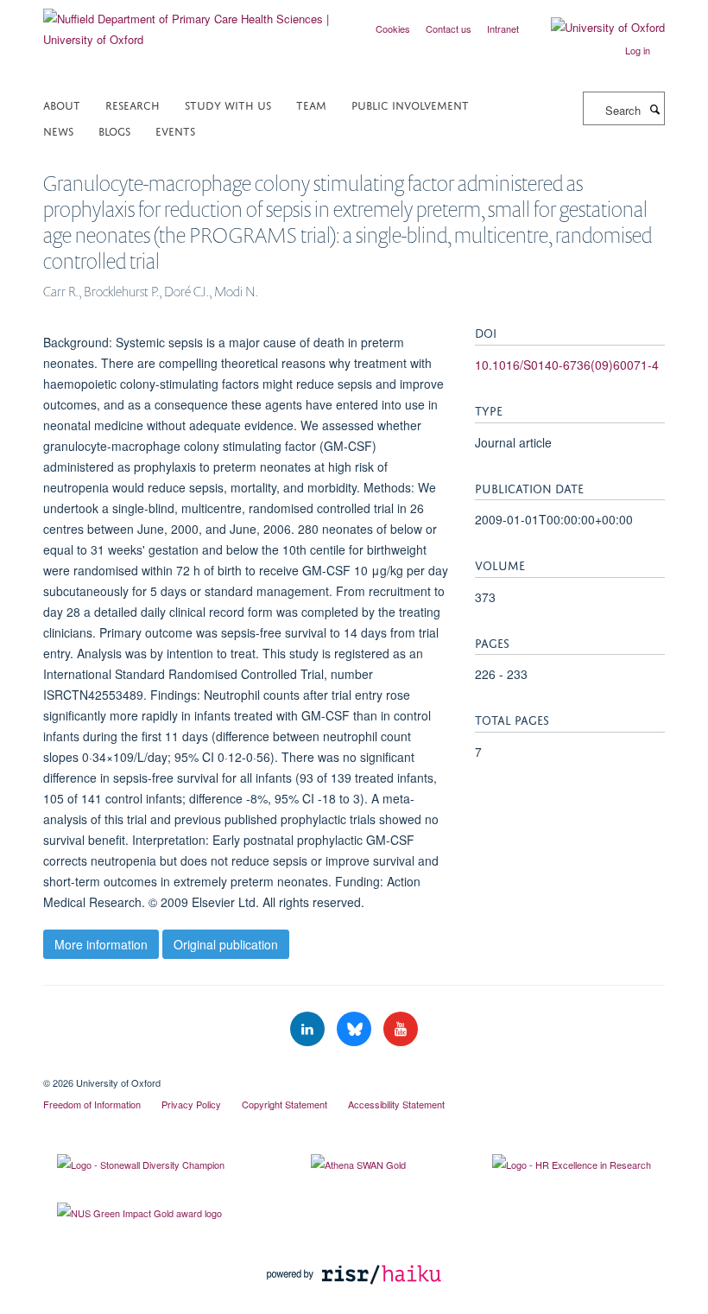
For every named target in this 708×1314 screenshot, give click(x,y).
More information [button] (101, 944)
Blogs (114, 130)
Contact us (448, 28)
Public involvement (410, 104)
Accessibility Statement (396, 1104)
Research (132, 104)
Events (175, 130)
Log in (637, 50)
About (61, 104)
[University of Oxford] (595, 27)
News (58, 130)
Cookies (393, 28)
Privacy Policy (191, 1104)
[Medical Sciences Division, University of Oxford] (354, 1067)
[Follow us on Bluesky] (356, 1029)
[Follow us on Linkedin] (309, 1029)
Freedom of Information (92, 1104)
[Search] (654, 108)
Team (311, 104)
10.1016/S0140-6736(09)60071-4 (567, 364)
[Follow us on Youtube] (400, 1029)
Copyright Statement (284, 1104)
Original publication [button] (226, 944)
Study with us (228, 104)
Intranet (503, 28)
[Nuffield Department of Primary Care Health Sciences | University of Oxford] (192, 23)
